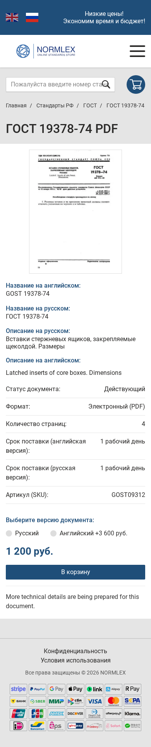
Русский (27, 533)
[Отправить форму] (106, 84)
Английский (93, 533)
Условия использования (76, 660)
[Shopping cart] (136, 84)
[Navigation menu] (137, 51)
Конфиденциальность (75, 651)
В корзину (75, 572)
